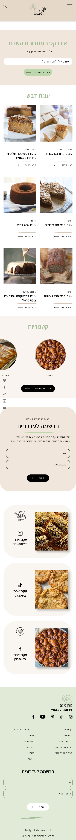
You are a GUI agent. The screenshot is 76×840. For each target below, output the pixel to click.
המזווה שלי (28, 741)
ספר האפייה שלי (63, 753)
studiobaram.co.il (42, 830)
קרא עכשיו (66, 165)
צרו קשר (30, 747)
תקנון (31, 753)
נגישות (31, 759)
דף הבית (67, 729)
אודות (31, 735)
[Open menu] (69, 5)
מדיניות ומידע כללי (24, 729)
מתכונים (68, 735)
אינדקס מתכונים (41, 72)
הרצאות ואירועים (63, 747)
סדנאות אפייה (65, 741)
